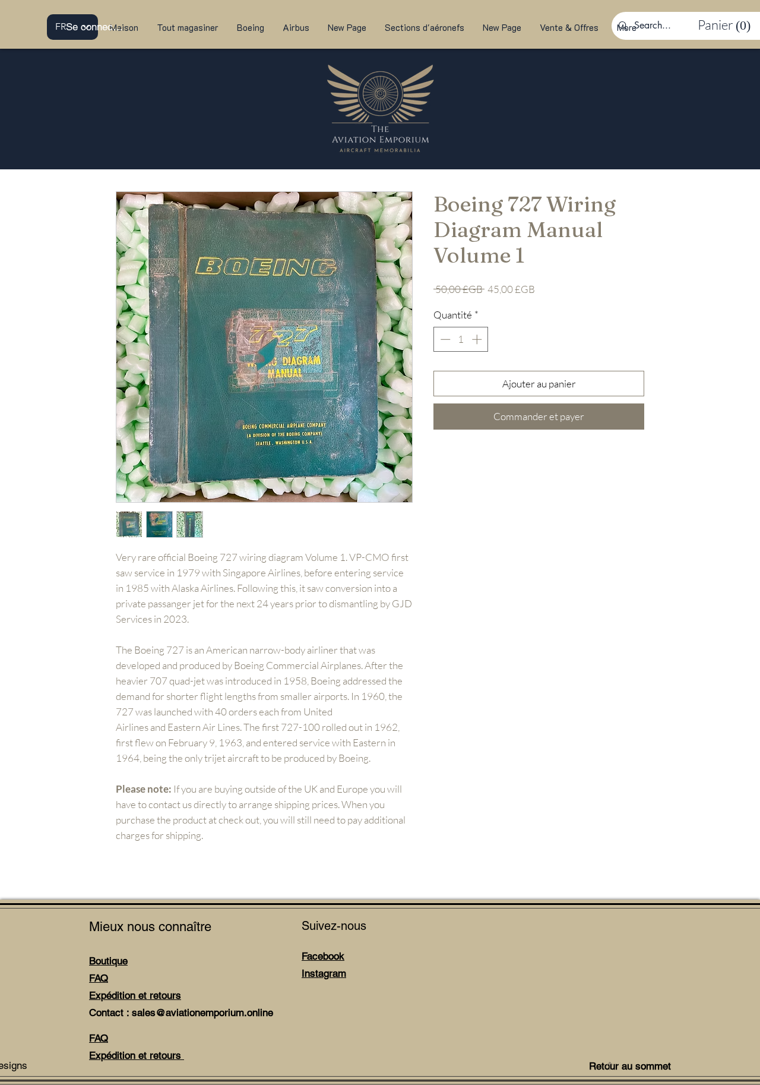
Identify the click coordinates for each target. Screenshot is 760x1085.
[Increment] (478, 339)
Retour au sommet (630, 1066)
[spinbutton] (461, 339)
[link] (722, 25)
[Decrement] (444, 339)
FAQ (98, 978)
